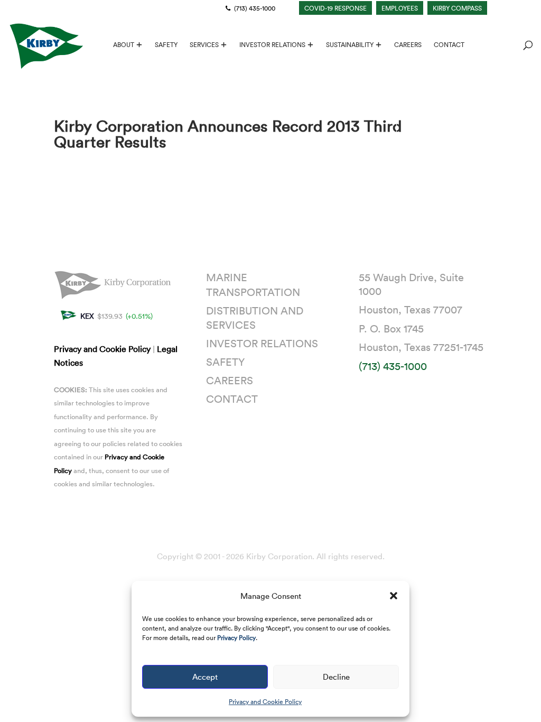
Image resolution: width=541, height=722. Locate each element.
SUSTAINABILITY (350, 45)
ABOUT (123, 45)
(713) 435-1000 (253, 8)
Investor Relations (262, 343)
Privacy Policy (236, 637)
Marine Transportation (253, 284)
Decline (336, 676)
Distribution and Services (254, 317)
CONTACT (449, 45)
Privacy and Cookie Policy (265, 701)
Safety (225, 361)
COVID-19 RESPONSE (335, 8)
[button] (393, 595)
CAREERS (408, 45)
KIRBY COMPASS (457, 8)
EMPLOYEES (399, 8)
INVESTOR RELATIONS (272, 45)
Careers (229, 380)
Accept (205, 676)
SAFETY (166, 45)
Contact (232, 398)
